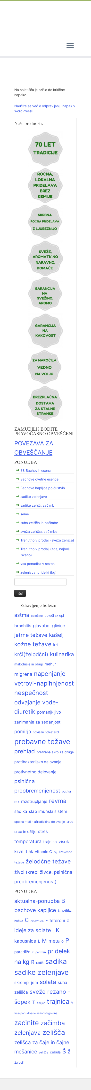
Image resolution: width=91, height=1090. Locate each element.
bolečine (37, 615)
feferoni (57, 920)
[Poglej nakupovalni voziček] (81, 45)
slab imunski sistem (48, 811)
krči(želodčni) (31, 654)
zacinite (26, 1023)
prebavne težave (42, 741)
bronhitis (22, 625)
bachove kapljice (35, 910)
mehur (50, 664)
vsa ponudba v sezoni (37, 564)
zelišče (43, 1052)
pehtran (40, 952)
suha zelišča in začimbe (39, 523)
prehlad (24, 751)
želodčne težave (48, 861)
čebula (55, 1052)
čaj (55, 852)
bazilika (65, 910)
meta (54, 941)
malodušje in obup (28, 664)
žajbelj (19, 1062)
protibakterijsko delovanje (37, 762)
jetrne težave (30, 635)
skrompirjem (26, 982)
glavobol (41, 625)
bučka (18, 921)
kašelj (56, 635)
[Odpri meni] (70, 46)
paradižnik (24, 951)
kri (55, 644)
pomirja (22, 731)
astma (21, 615)
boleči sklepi (54, 615)
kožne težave (32, 644)
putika (66, 791)
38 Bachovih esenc (35, 470)
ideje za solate (32, 930)
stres (43, 831)
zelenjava (27, 1032)
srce (69, 821)
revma (57, 800)
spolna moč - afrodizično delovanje (39, 821)
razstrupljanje (34, 801)
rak (16, 802)
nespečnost (31, 692)
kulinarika (62, 654)
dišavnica (37, 921)
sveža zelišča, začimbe (38, 531)
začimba (53, 1023)
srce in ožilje (25, 831)
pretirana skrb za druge (55, 752)
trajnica (50, 841)
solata (48, 981)
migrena (23, 674)
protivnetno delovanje (35, 771)
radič (39, 963)
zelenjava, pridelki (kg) (38, 572)
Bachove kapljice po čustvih (42, 488)
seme (24, 514)
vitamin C (43, 851)
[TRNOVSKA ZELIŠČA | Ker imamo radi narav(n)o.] (45, 20)
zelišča (53, 1032)
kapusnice (25, 941)
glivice (58, 625)
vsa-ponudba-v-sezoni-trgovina (36, 1013)
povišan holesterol (46, 732)
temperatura (27, 841)
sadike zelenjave (33, 497)
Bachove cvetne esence (39, 479)
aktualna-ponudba (37, 901)
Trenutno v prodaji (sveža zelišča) (47, 540)
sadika (20, 811)
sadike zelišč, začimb (37, 505)
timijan (41, 1003)
